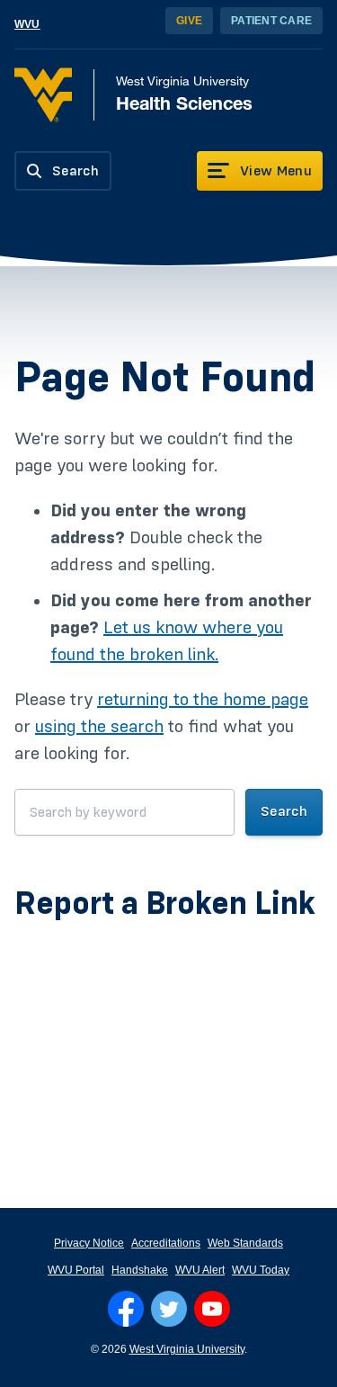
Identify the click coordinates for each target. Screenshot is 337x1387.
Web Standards (245, 1243)
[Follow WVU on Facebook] (126, 1309)
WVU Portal (76, 1270)
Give (189, 20)
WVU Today (260, 1270)
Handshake (139, 1270)
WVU (27, 24)
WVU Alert (200, 1270)
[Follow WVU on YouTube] (212, 1309)
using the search (99, 727)
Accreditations (165, 1243)
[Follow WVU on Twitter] (169, 1309)
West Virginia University (186, 1349)
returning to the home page (202, 700)
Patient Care (271, 20)
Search (284, 811)
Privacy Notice (89, 1243)
